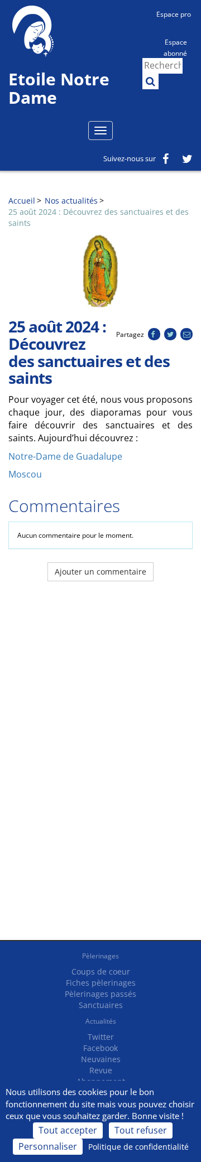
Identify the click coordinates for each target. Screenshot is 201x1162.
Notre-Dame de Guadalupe (65, 456)
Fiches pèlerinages (101, 982)
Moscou (25, 474)
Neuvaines (101, 1059)
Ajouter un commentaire (100, 571)
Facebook (100, 1048)
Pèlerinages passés (100, 994)
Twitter (101, 1036)
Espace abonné (175, 46)
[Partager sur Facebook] (154, 334)
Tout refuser (140, 1130)
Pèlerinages (100, 956)
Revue (100, 1070)
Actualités (100, 1021)
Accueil (21, 200)
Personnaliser (47, 1146)
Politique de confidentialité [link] (138, 1146)
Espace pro (173, 14)
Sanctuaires (101, 1005)
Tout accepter (68, 1130)
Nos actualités (71, 200)
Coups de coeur (100, 971)
